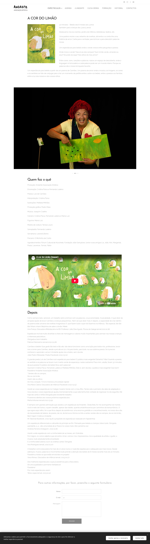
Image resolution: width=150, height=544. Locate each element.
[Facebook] (124, 2)
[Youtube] (133, 2)
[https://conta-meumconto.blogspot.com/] (130, 2)
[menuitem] (55, 8)
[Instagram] (127, 2)
